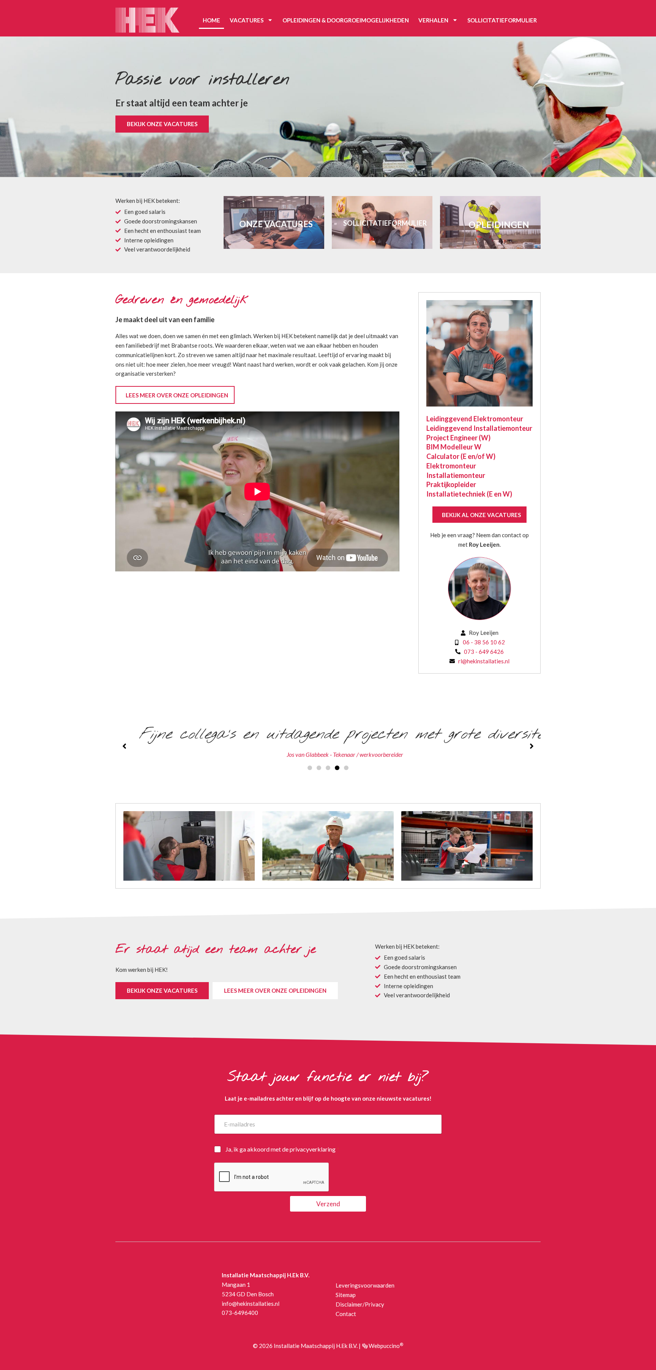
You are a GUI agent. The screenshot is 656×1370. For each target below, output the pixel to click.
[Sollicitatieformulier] (382, 222)
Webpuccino (385, 1345)
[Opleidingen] (490, 222)
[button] (310, 768)
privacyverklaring (313, 1149)
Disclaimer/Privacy (360, 1304)
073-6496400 (240, 1312)
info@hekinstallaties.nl (250, 1303)
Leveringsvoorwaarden (365, 1285)
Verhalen (433, 20)
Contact (346, 1313)
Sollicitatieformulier (502, 20)
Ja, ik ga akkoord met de (282, 1149)
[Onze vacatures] (274, 222)
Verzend (328, 1204)
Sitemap (346, 1294)
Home (211, 20)
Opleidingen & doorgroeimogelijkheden (345, 20)
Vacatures (246, 20)
